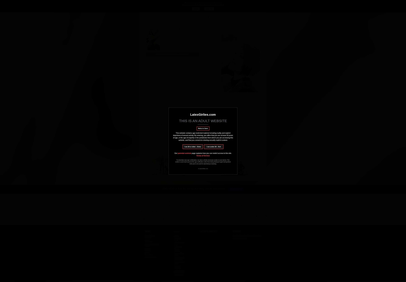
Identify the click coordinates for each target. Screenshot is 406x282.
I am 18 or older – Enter (192, 147)
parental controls (185, 153)
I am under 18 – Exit (214, 147)
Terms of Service (203, 156)
